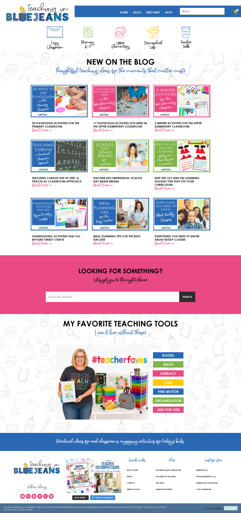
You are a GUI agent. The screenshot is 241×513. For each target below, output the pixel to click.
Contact (131, 483)
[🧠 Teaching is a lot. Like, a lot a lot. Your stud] (107, 476)
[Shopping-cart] (51, 496)
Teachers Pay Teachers (166, 476)
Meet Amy (153, 12)
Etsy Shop (160, 483)
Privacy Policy (133, 489)
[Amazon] (39, 496)
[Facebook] (22, 496)
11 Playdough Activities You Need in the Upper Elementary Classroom (120, 124)
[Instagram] (28, 496)
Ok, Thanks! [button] (231, 508)
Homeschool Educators (207, 483)
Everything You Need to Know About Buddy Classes (177, 238)
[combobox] (202, 11)
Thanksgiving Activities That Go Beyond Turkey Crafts (56, 238)
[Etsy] (45, 496)
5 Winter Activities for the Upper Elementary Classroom (178, 124)
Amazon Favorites (164, 489)
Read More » (41, 131)
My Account (132, 470)
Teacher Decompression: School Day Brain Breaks (117, 179)
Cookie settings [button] (214, 508)
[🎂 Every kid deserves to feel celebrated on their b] (79, 476)
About (129, 476)
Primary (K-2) (202, 470)
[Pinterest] (34, 496)
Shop (168, 12)
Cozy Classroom (203, 489)
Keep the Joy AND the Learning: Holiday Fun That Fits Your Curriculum (177, 181)
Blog (137, 12)
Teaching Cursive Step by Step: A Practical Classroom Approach (57, 179)
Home (124, 12)
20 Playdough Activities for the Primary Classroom (55, 124)
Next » (128, 251)
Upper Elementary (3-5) (206, 476)
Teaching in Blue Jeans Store (168, 470)
